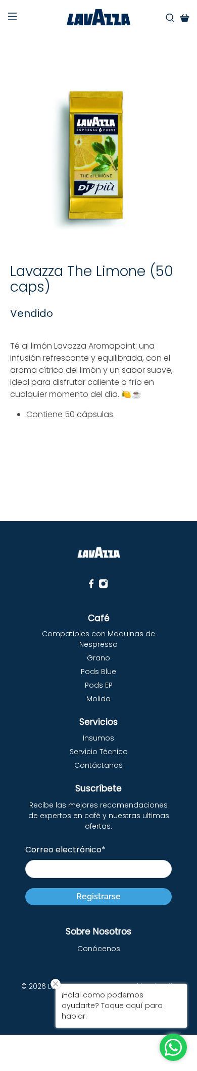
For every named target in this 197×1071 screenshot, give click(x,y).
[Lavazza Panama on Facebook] (91, 586)
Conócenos (98, 949)
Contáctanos (98, 765)
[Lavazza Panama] (99, 18)
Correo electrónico (65, 849)
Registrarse (98, 896)
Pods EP (99, 685)
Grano (98, 658)
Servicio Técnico (99, 752)
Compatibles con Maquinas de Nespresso (98, 639)
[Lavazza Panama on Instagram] (103, 586)
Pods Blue (98, 671)
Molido (98, 699)
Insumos (98, 738)
